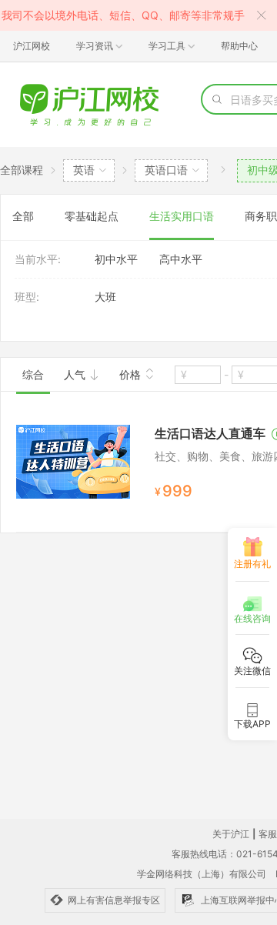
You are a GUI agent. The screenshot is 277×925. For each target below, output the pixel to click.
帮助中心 (239, 46)
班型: (27, 296)
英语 (84, 169)
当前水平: (38, 258)
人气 (76, 374)
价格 (131, 374)
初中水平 (116, 258)
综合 (33, 374)
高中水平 (180, 258)
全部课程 (21, 169)
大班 (105, 296)
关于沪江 (230, 834)
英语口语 (166, 169)
